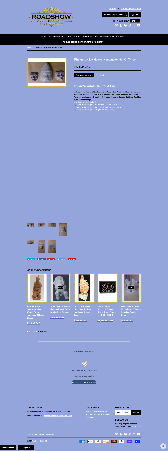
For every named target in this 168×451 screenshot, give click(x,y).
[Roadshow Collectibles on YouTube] (138, 26)
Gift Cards (74, 36)
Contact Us (90, 417)
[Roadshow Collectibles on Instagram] (129, 26)
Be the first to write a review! (84, 382)
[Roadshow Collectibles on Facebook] (121, 26)
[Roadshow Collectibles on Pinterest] (125, 26)
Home (43, 36)
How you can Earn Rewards (96, 411)
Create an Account (131, 8)
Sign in (112, 8)
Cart (137, 14)
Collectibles (56, 36)
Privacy (41, 434)
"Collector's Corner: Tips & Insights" (83, 42)
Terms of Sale (32, 434)
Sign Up (136, 412)
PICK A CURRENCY (121, 21)
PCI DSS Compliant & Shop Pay (110, 36)
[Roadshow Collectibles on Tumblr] (134, 26)
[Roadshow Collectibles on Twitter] (116, 26)
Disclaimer (50, 434)
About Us (87, 36)
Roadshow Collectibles (40, 441)
